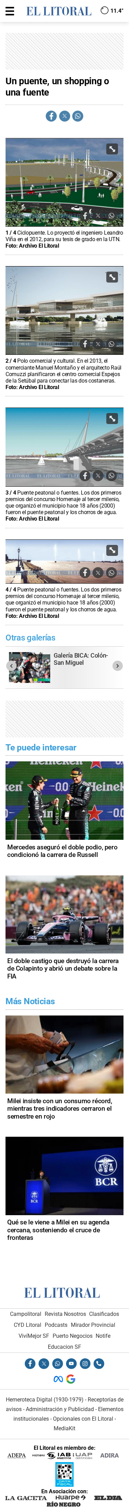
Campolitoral (25, 1314)
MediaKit (64, 1428)
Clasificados (104, 1314)
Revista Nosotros (65, 1314)
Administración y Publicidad (60, 1409)
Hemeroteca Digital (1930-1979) (45, 1399)
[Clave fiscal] (64, 1485)
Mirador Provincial (93, 1325)
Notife (103, 1336)
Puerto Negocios (73, 1336)
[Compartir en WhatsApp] (77, 116)
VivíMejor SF (34, 1336)
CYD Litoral (27, 1325)
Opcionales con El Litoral (83, 1419)
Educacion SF (64, 1347)
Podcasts (56, 1325)
